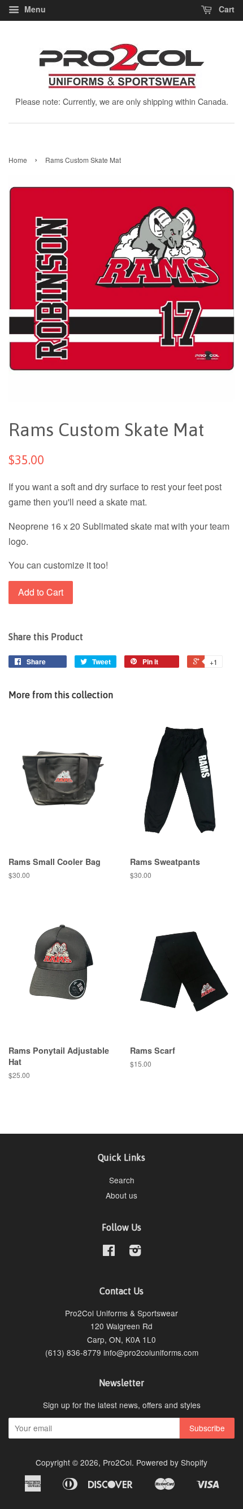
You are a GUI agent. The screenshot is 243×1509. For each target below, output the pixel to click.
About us (121, 1195)
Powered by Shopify (171, 1462)
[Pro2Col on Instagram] (135, 1252)
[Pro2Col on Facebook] (108, 1252)
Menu (34, 9)
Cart (225, 9)
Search (121, 1180)
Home (17, 160)
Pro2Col (117, 1462)
